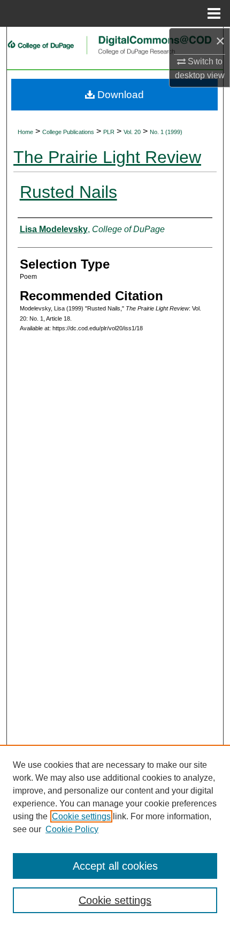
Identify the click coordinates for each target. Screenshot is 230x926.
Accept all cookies (115, 866)
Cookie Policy (71, 829)
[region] (115, 835)
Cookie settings (81, 816)
